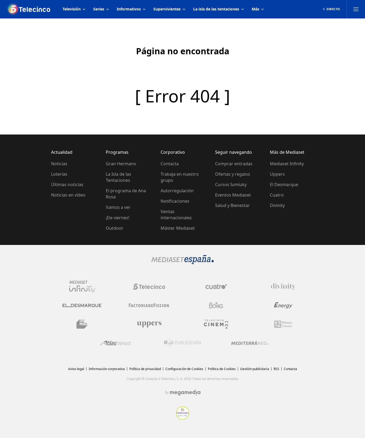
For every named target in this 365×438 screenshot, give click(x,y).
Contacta (170, 164)
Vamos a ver (118, 207)
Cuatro (277, 195)
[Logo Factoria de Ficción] (149, 305)
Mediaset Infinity (287, 164)
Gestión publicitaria (254, 369)
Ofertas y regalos (232, 174)
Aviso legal (76, 369)
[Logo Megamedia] (185, 392)
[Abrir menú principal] (356, 9)
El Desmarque (284, 184)
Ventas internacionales (176, 215)
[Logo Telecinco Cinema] (216, 324)
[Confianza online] (182, 418)
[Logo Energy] (283, 305)
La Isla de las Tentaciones (118, 177)
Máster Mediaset (178, 228)
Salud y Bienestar (232, 205)
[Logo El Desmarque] (82, 305)
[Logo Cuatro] (216, 286)
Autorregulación (177, 191)
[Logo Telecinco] (149, 286)
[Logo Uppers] (149, 324)
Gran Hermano (121, 164)
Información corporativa (107, 369)
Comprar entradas (234, 164)
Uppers (277, 174)
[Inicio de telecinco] (29, 9)
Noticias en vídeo (68, 195)
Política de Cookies (222, 369)
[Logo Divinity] (283, 286)
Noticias (59, 164)
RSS (276, 369)
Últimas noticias (67, 184)
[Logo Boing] (216, 305)
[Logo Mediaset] (182, 263)
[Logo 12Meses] (283, 324)
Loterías (59, 174)
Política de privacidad (145, 369)
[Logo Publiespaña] (182, 342)
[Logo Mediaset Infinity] (82, 286)
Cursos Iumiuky (231, 184)
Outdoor (114, 228)
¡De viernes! (117, 218)
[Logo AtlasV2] (115, 342)
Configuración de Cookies (184, 369)
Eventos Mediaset (233, 195)
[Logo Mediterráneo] (249, 343)
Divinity (277, 205)
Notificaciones (175, 201)
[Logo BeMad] (82, 324)
